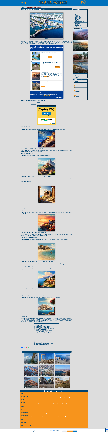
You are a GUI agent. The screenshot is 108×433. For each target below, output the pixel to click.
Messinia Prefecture (24, 41)
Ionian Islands (77, 16)
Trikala (71, 397)
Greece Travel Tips (78, 25)
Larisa (54, 397)
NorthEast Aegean (78, 17)
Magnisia (57, 397)
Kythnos (64, 403)
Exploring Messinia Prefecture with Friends (43, 331)
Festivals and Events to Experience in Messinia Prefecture (45, 333)
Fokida (37, 397)
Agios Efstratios (25, 413)
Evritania (33, 397)
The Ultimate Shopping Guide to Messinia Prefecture (44, 342)
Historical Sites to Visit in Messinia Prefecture (43, 335)
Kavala (56, 416)
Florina (40, 416)
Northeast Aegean (77, 91)
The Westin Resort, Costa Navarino (48, 52)
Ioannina (45, 397)
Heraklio (27, 400)
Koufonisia (59, 403)
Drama (33, 416)
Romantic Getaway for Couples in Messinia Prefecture (45, 340)
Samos (51, 413)
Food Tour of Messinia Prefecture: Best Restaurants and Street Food (47, 334)
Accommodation (77, 23)
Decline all (64, 431)
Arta (23, 397)
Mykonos (71, 403)
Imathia (48, 416)
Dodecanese (77, 15)
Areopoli (44, 241)
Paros (79, 403)
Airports (76, 24)
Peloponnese (77, 19)
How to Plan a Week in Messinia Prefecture (43, 336)
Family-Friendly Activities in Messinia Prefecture (44, 332)
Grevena (44, 416)
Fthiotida (41, 397)
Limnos (44, 413)
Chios (30, 413)
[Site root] (23, 2)
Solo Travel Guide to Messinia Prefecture (42, 341)
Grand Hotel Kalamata (45, 81)
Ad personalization (50, 430)
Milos (68, 403)
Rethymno (36, 400)
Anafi (28, 403)
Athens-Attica (77, 11)
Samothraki (78, 416)
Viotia (74, 397)
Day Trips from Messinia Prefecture (41, 329)
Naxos (75, 403)
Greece (23, 7)
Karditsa (50, 397)
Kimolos (55, 403)
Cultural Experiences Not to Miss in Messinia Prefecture (45, 328)
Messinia (70, 42)
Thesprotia (66, 397)
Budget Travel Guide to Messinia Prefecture (43, 327)
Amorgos (24, 403)
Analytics (49, 431)
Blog (52, 351)
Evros (36, 416)
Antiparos (35, 403)
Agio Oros (24, 416)
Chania (24, 400)
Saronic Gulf (77, 20)
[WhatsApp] (28, 347)
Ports (76, 26)
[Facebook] (22, 347)
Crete (76, 13)
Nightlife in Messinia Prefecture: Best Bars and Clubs (44, 339)
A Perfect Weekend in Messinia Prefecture (43, 326)
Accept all (75, 431)
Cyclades (76, 14)
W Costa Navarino (44, 72)
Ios (49, 403)
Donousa (40, 403)
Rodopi (73, 416)
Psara (48, 413)
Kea (51, 403)
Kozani (63, 416)
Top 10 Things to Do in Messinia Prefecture (43, 344)
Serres (82, 416)
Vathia (49, 241)
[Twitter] (24, 347)
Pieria (70, 416)
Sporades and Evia (77, 98)
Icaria (37, 413)
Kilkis (60, 416)
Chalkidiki (28, 416)
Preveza (62, 397)
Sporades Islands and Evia (79, 21)
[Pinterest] (26, 347)
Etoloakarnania (28, 397)
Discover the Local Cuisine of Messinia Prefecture (44, 330)
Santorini (82, 403)
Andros (31, 403)
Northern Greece (77, 18)
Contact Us (77, 76)
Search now (46, 113)
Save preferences (70, 431)
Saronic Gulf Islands (77, 96)
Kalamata (45, 263)
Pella (66, 416)
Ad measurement (56, 430)
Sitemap (76, 77)
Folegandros (45, 403)
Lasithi (32, 400)
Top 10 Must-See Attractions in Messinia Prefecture (44, 343)
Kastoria (52, 416)
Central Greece (77, 12)
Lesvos (40, 413)
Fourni (33, 413)
